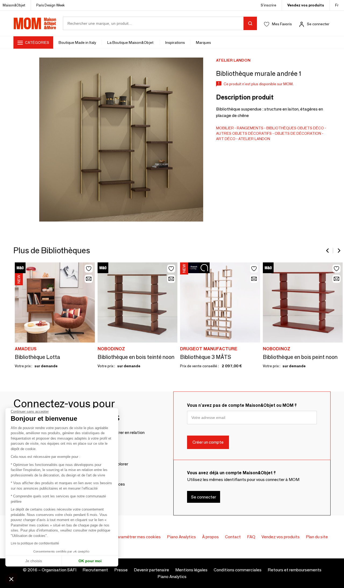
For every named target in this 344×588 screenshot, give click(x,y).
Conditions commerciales (237, 569)
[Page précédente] (327, 250)
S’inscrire (268, 5)
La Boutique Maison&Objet (130, 42)
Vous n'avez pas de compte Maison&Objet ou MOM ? (242, 405)
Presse (121, 569)
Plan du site (317, 536)
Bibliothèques (281, 128)
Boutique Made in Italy (77, 42)
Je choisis (33, 561)
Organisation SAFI (59, 569)
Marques (203, 42)
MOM (34, 23)
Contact (233, 536)
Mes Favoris (282, 24)
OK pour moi (90, 561)
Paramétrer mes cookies (137, 536)
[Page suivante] (338, 250)
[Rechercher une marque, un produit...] (250, 23)
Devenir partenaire (151, 569)
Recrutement (95, 569)
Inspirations (175, 42)
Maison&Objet (14, 5)
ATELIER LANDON (254, 138)
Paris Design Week (50, 5)
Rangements (250, 128)
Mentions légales (191, 569)
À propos (210, 536)
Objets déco (310, 128)
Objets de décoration (298, 133)
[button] (11, 578)
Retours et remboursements (294, 569)
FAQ (251, 536)
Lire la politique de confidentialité (35, 543)
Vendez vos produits (305, 5)
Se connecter (318, 24)
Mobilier (225, 128)
